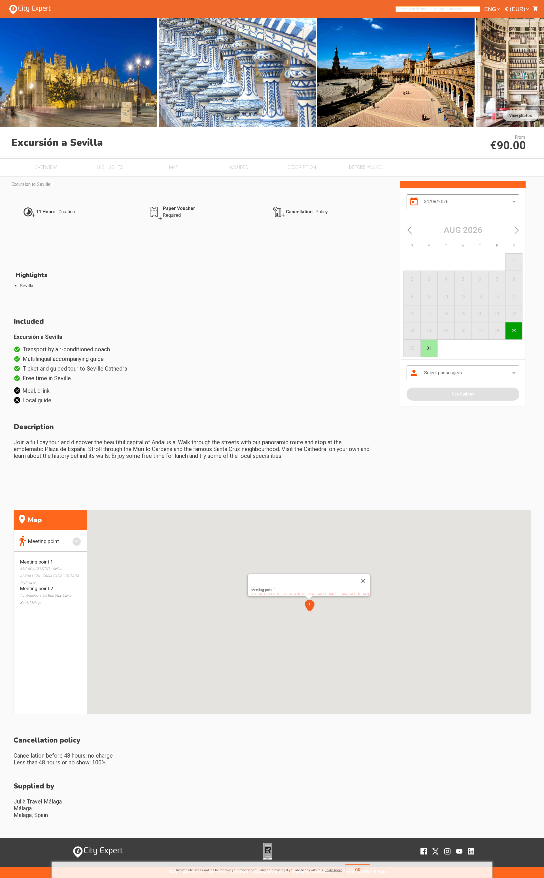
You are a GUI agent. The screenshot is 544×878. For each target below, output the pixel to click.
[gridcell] (428, 348)
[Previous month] (410, 230)
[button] (310, 605)
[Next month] (515, 230)
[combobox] (437, 9)
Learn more (333, 870)
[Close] (363, 581)
